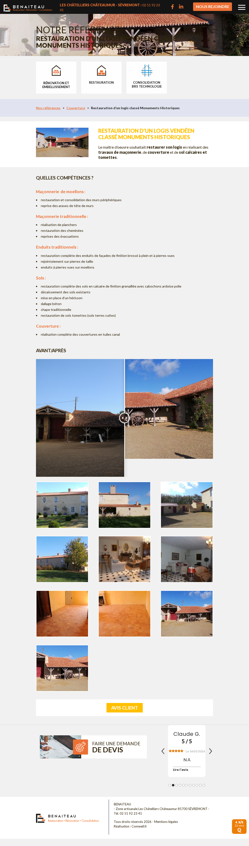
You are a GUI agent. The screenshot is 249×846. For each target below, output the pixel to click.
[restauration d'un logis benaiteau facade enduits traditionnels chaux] (62, 559)
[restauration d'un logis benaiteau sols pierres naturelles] (124, 613)
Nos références (48, 108)
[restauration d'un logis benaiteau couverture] (62, 668)
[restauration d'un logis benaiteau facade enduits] (124, 505)
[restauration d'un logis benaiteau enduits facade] (62, 505)
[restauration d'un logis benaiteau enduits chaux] (186, 505)
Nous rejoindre (212, 6)
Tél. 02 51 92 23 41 (128, 813)
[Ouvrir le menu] (241, 7)
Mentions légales (166, 822)
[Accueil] (28, 6)
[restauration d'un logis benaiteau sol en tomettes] (186, 559)
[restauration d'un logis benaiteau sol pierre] (124, 559)
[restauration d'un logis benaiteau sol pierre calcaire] (62, 613)
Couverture (75, 108)
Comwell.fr (139, 826)
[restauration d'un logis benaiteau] (186, 613)
